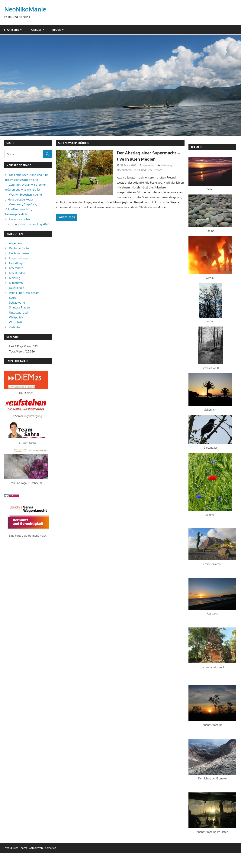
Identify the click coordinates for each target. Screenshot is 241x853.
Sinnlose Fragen (19, 307)
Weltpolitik (16, 317)
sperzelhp (148, 165)
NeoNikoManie (25, 9)
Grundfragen (17, 263)
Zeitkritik (14, 327)
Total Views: (17, 351)
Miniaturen (16, 283)
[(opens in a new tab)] (26, 388)
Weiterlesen (67, 217)
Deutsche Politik (19, 248)
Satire (12, 297)
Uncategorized (18, 312)
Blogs (56, 29)
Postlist (35, 29)
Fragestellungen (19, 258)
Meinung (166, 165)
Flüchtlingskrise (19, 253)
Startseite (11, 29)
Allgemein (15, 243)
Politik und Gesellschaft (147, 170)
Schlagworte (17, 302)
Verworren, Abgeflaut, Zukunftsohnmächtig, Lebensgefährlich (21, 209)
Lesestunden (17, 273)
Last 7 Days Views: (21, 346)
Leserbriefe (16, 268)
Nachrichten (124, 170)
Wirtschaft (15, 322)
